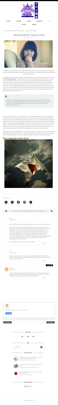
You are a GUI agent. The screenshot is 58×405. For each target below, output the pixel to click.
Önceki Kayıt (50, 322)
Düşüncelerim (40, 21)
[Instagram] (33, 337)
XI (49, 21)
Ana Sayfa (8, 21)
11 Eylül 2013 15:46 (12, 219)
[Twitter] (22, 337)
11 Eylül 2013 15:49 (12, 269)
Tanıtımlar (18, 21)
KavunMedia (31, 400)
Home (4, 30)
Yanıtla (44, 243)
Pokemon (24, 24)
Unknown (11, 268)
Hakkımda (34, 24)
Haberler (29, 21)
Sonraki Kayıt (7, 322)
